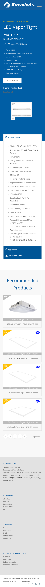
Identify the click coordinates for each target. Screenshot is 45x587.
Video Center (8, 536)
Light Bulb (7, 557)
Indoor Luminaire (9, 562)
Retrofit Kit (7, 559)
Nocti (28, 581)
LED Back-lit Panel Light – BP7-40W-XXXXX (22, 393)
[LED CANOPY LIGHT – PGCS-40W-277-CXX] (22, 308)
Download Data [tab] (15, 255)
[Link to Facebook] (32, 584)
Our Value (7, 501)
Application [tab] (12, 249)
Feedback (7, 530)
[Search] (32, 5)
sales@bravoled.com (16, 470)
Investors (6, 528)
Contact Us (7, 538)
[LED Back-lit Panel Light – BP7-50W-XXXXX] (22, 342)
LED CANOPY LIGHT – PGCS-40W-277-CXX (22, 324)
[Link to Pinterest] (40, 584)
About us (6, 499)
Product (6, 509)
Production (7, 504)
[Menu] (38, 5)
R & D (5, 533)
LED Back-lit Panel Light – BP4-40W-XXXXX (22, 427)
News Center (8, 507)
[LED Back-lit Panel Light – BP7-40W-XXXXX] (22, 376)
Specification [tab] (14, 137)
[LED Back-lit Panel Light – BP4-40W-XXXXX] (22, 411)
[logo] (18, 5)
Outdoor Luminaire (10, 564)
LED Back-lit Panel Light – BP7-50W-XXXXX (22, 358)
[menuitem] (32, 5)
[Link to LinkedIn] (36, 584)
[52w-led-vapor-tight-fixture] (21, 109)
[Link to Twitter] (28, 584)
